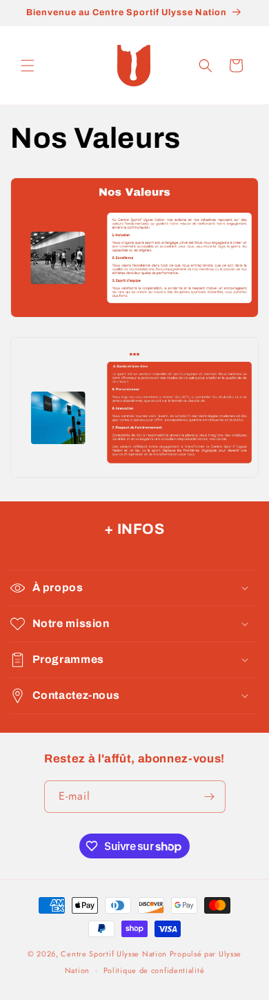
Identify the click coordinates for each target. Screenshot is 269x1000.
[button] (27, 65)
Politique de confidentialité (154, 970)
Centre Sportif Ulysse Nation (114, 953)
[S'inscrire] (210, 796)
